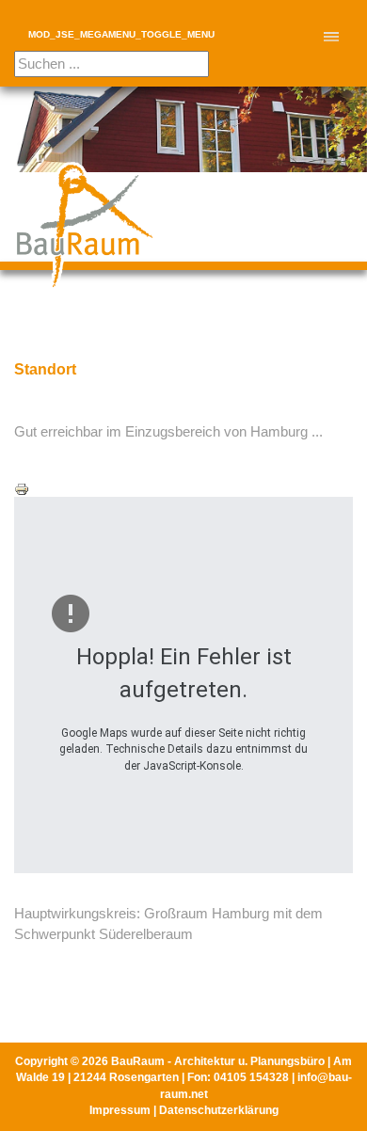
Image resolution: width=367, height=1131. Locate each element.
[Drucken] (183, 489)
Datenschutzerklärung (219, 1110)
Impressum (120, 1110)
